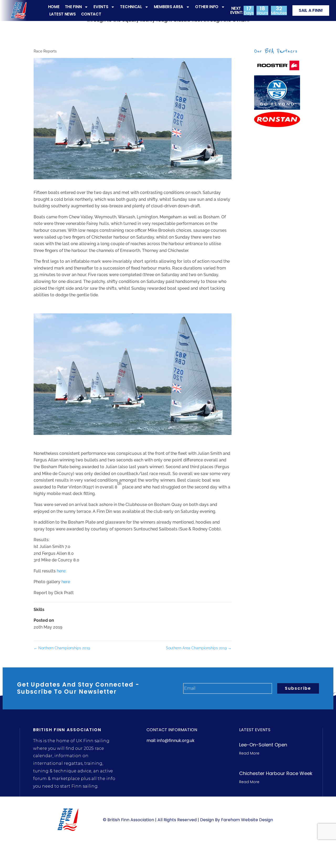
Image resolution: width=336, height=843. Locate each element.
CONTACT (91, 14)
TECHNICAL (131, 6)
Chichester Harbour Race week (275, 773)
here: (61, 570)
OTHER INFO (206, 6)
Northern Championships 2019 (62, 648)
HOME (54, 6)
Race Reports (45, 51)
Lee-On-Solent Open (263, 744)
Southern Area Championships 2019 (199, 648)
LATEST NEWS (62, 14)
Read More (249, 753)
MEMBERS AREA (168, 6)
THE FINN (73, 6)
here (65, 581)
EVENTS (100, 6)
